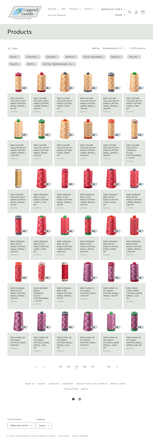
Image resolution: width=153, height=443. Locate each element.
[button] (53, 9)
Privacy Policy (71, 389)
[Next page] (117, 367)
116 (84, 366)
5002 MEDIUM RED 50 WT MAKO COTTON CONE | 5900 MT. (110, 246)
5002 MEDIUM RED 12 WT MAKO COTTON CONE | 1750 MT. (41, 200)
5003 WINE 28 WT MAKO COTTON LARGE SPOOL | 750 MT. (41, 342)
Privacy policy (63, 436)
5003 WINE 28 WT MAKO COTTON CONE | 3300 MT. (18, 341)
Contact (41, 383)
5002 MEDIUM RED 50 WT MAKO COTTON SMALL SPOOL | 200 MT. (18, 293)
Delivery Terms (118, 383)
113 (60, 366)
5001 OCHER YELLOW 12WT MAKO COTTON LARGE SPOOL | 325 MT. (41, 103)
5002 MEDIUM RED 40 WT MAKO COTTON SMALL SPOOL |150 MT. (87, 246)
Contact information (80, 436)
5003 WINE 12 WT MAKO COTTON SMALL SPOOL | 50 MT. (111, 292)
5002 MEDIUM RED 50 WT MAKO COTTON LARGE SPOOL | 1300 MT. (134, 246)
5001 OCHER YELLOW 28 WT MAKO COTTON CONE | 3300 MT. (65, 103)
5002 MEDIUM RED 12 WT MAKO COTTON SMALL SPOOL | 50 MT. (64, 200)
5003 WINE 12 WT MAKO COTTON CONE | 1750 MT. (88, 292)
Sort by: (96, 48)
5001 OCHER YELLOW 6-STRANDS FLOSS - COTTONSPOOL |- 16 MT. (134, 151)
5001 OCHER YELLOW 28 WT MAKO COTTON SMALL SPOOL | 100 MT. (111, 103)
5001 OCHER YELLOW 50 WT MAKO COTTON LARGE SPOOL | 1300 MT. (88, 150)
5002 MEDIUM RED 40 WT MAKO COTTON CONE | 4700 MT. (41, 246)
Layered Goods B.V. (22, 436)
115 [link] (76, 366)
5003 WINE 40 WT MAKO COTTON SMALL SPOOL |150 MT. (134, 341)
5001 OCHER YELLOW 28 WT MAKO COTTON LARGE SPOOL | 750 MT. (88, 103)
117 (92, 366)
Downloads (67, 383)
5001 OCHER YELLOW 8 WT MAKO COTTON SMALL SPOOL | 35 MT (18, 200)
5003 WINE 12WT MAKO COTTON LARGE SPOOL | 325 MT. (134, 293)
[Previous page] (36, 367)
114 (68, 366)
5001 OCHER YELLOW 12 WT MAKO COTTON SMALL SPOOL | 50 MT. (18, 103)
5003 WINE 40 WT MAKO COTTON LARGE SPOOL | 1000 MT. (111, 342)
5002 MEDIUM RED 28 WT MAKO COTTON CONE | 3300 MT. (110, 200)
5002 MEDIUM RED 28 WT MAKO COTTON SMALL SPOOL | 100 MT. (18, 246)
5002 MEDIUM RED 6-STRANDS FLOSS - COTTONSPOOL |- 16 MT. (41, 294)
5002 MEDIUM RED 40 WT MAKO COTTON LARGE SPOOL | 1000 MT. (64, 246)
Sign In (84, 389)
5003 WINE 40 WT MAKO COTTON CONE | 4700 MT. (88, 341)
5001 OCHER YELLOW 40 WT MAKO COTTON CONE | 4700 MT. (134, 103)
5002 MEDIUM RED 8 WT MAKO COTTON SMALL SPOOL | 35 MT (64, 293)
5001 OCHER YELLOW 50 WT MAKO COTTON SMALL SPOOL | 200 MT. (111, 150)
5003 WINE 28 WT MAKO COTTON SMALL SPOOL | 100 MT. (65, 342)
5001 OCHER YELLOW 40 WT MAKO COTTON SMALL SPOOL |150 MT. (41, 150)
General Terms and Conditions (91, 383)
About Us (30, 383)
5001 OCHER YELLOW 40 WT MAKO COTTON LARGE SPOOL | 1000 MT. (18, 150)
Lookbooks (53, 383)
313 (108, 366)
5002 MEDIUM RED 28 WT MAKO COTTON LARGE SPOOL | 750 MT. (134, 200)
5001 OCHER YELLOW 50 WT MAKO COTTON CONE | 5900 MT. (65, 150)
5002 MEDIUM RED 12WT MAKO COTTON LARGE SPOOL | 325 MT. (87, 200)
